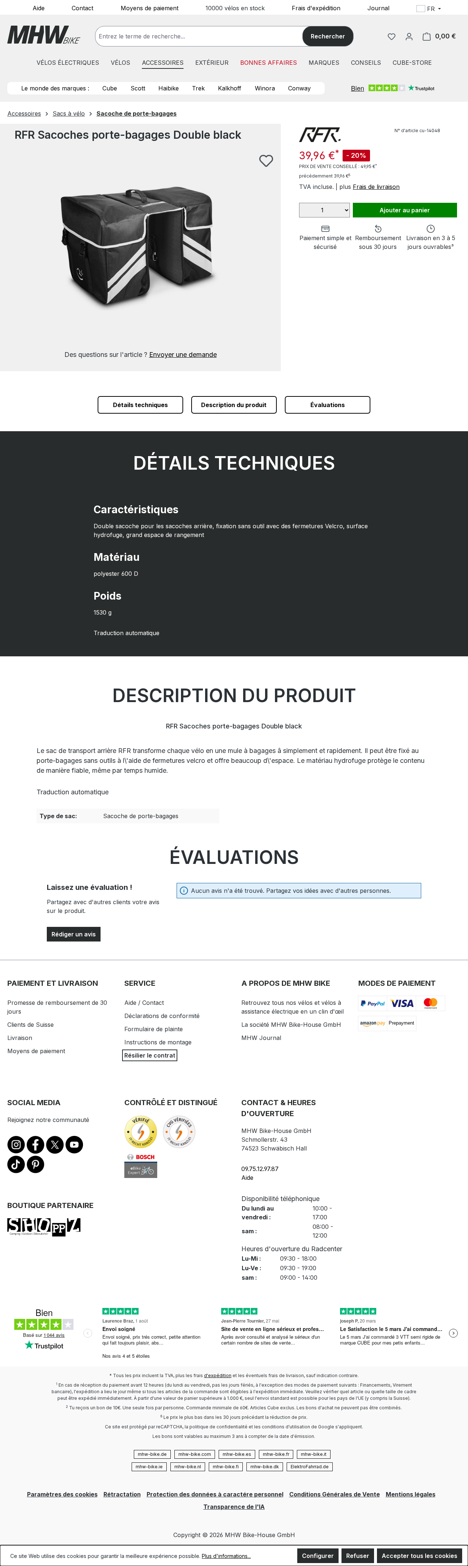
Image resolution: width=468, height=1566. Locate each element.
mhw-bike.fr (276, 1454)
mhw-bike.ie (149, 1466)
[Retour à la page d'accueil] (43, 35)
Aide (39, 7)
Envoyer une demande (183, 354)
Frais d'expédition (316, 7)
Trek (198, 88)
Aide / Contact (144, 1002)
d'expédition (217, 1375)
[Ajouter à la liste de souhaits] (266, 160)
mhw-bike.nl (187, 1466)
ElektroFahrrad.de (310, 1466)
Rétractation (122, 1494)
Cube (109, 88)
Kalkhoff (229, 88)
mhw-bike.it (314, 1454)
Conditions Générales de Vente (334, 1494)
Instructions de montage (158, 1042)
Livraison (19, 1037)
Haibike (168, 88)
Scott (138, 88)
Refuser (357, 1555)
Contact (82, 7)
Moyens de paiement (149, 7)
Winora (265, 88)
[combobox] (206, 36)
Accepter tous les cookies (419, 1555)
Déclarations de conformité (162, 1015)
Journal (378, 7)
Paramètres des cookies (62, 1494)
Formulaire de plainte (153, 1029)
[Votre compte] (409, 36)
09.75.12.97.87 (260, 1168)
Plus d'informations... (226, 1556)
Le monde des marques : (55, 88)
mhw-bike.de (152, 1454)
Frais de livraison (376, 186)
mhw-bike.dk (264, 1466)
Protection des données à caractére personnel (215, 1494)
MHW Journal (261, 1037)
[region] (140, 257)
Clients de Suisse (30, 1024)
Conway (299, 88)
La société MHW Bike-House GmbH (291, 1024)
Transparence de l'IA (234, 1506)
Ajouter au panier (405, 210)
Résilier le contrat (149, 1055)
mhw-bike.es (237, 1454)
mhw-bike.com (194, 1454)
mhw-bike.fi (226, 1466)
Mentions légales (410, 1494)
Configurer (318, 1555)
